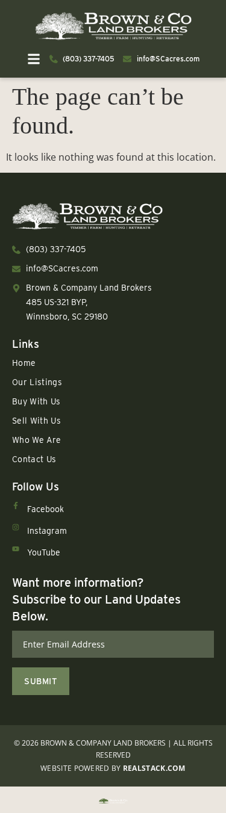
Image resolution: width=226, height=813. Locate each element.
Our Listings (37, 382)
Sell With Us (36, 420)
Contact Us (34, 459)
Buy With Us (36, 401)
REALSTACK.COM (154, 768)
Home (24, 363)
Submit (40, 681)
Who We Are (36, 440)
